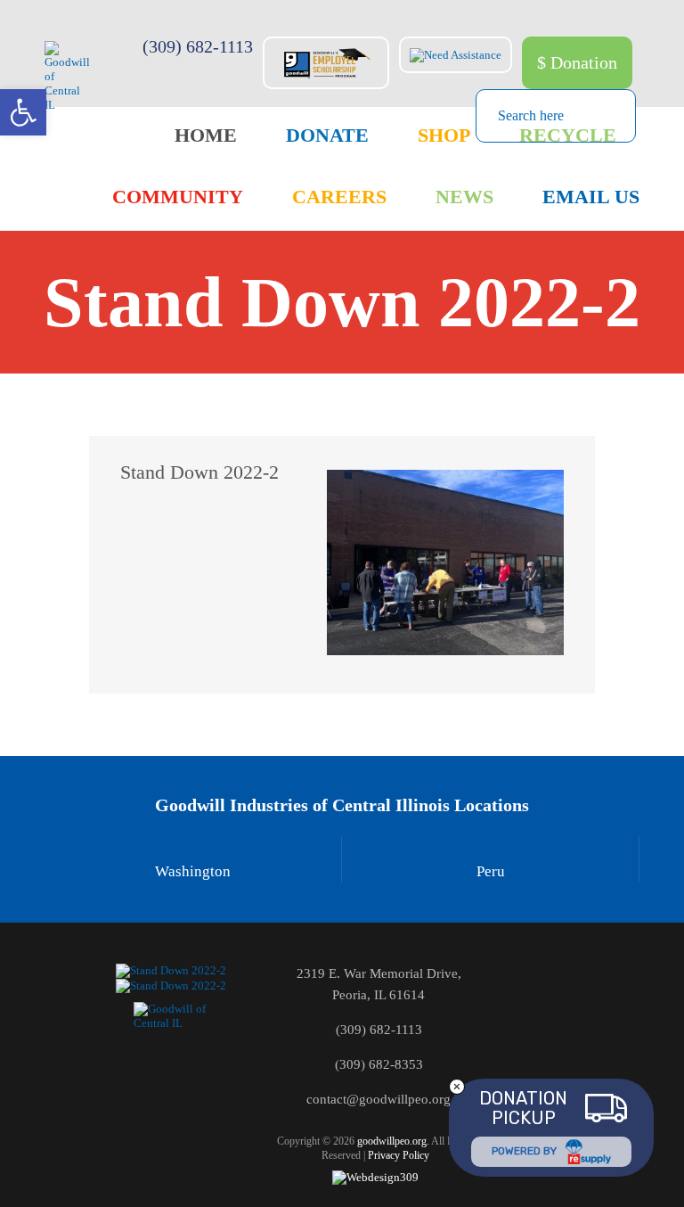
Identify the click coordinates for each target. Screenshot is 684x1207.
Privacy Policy (398, 1155)
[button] (23, 112)
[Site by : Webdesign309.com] (375, 1177)
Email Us (590, 196)
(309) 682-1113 (197, 46)
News (464, 196)
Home (206, 135)
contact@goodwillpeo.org (378, 1099)
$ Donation (577, 62)
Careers (339, 196)
